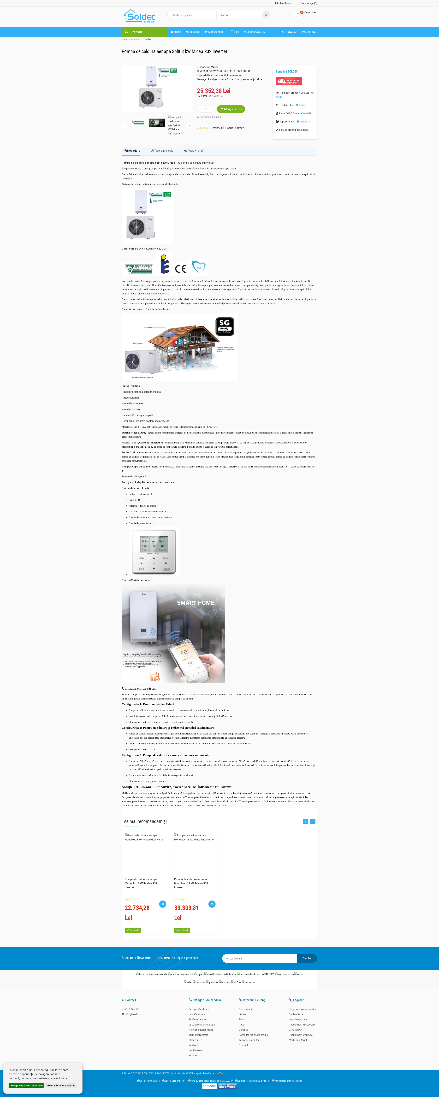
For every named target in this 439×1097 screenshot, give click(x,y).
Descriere (133, 150)
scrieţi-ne (304, 121)
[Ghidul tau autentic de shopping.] (209, 1088)
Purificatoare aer (198, 1019)
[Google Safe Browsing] (173, 1081)
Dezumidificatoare (199, 1009)
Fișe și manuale (163, 150)
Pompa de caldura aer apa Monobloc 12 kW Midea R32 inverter (191, 883)
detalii (301, 105)
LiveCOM (219, 1073)
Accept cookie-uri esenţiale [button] (26, 1085)
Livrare (242, 1014)
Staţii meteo (195, 1040)
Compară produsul (210, 116)
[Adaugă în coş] (162, 904)
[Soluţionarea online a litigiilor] (287, 1081)
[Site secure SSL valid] (148, 1081)
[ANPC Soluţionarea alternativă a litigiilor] (252, 1081)
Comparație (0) (308, 3)
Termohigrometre (198, 1034)
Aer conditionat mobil (201, 1029)
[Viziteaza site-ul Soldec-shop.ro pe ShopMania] (227, 1088)
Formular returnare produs (254, 1034)
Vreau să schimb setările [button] (60, 1085)
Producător (136, 39)
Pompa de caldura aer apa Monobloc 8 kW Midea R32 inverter (141, 883)
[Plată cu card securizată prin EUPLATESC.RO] (210, 1081)
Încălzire (193, 1045)
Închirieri (193, 1055)
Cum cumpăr (246, 1009)
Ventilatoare (195, 1050)
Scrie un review (235, 127)
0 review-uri (217, 127)
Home (124, 39)
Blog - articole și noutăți (302, 1009)
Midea (148, 39)
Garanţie (243, 1029)
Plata (242, 1019)
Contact (243, 1045)
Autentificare (283, 3)
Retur (242, 1024)
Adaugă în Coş (232, 109)
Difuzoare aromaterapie (202, 1024)
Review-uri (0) (195, 150)
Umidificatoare (197, 1014)
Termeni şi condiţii (249, 1040)
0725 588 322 (132, 1009)
